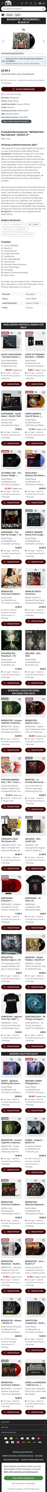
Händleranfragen (11, 1459)
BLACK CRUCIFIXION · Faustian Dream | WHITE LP (11, 355)
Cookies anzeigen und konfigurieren (23, 1489)
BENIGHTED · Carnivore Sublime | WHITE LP (11, 1203)
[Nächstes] (43, 41)
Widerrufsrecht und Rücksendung (18, 1455)
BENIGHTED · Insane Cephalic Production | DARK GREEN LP (11, 721)
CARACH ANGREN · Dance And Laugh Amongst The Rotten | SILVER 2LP (35, 533)
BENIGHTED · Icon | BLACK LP (35, 1262)
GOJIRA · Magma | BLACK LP (34, 1141)
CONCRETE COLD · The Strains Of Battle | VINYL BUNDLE (10, 840)
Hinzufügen (13, 384)
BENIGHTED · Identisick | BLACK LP (10, 1262)
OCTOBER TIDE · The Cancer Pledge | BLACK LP (11, 474)
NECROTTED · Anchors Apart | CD (11, 958)
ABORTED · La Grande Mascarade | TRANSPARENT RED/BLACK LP (34, 780)
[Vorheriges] (3, 41)
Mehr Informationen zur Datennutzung (21, 1471)
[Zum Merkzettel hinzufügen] (19, 333)
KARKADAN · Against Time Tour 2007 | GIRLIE (11, 1017)
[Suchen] (43, 8)
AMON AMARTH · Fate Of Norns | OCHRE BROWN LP (34, 414)
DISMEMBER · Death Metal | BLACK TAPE (11, 414)
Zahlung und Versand (22, 1452)
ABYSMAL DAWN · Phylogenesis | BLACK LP (34, 1082)
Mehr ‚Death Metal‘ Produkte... (16, 121)
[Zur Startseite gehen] (8, 3)
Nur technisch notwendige (23, 1483)
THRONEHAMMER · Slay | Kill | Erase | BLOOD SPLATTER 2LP (10, 780)
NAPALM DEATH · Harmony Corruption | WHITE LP (35, 592)
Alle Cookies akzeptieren (23, 1478)
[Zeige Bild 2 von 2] (34, 53)
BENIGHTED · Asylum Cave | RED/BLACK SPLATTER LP (32, 721)
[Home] (3, 14)
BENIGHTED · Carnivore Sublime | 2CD (11, 592)
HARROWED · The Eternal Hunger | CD (11, 533)
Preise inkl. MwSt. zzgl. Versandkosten (17, 74)
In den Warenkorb (25, 89)
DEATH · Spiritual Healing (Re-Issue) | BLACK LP (11, 1082)
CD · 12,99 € (34, 224)
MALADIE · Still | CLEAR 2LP (33, 840)
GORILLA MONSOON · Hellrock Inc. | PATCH (35, 1383)
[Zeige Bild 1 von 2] (12, 53)
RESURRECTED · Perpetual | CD (8, 654)
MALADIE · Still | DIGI (33, 654)
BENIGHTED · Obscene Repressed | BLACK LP (35, 1203)
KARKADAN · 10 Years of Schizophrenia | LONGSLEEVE (33, 899)
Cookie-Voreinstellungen (32, 1459)
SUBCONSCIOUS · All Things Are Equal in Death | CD (35, 1017)
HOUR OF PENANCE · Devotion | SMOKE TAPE (35, 355)
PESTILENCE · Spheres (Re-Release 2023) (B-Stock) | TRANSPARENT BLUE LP (35, 474)
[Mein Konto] (31, 3)
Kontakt (39, 1455)
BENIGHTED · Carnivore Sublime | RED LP (11, 1383)
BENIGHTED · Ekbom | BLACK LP (11, 1321)
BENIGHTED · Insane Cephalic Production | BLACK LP (11, 1141)
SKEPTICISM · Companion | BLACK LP (35, 1321)
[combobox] (21, 8)
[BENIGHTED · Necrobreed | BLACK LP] (23, 40)
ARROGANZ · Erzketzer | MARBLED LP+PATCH (11, 899)
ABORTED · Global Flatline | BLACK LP (34, 958)
